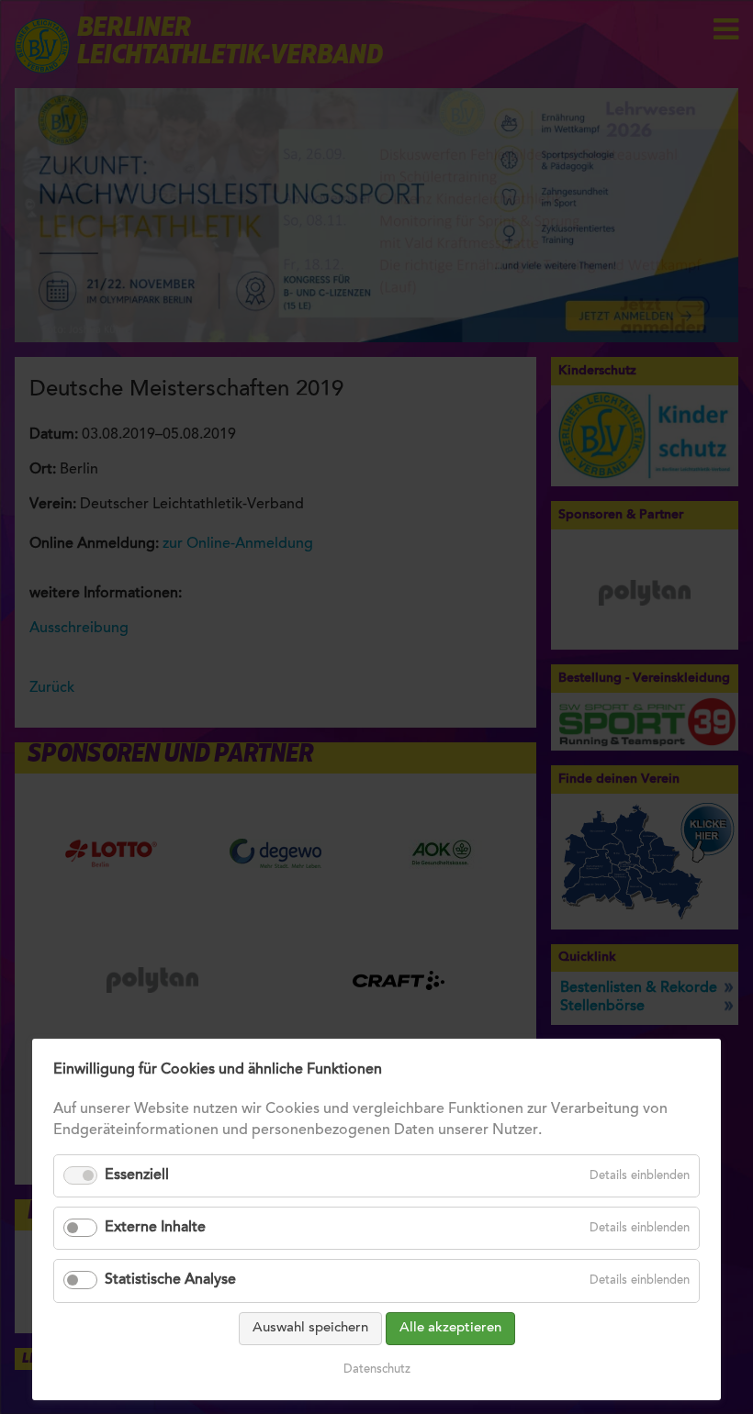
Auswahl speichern (310, 1328)
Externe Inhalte (155, 1227)
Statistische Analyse (170, 1280)
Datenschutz (376, 1369)
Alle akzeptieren (450, 1328)
